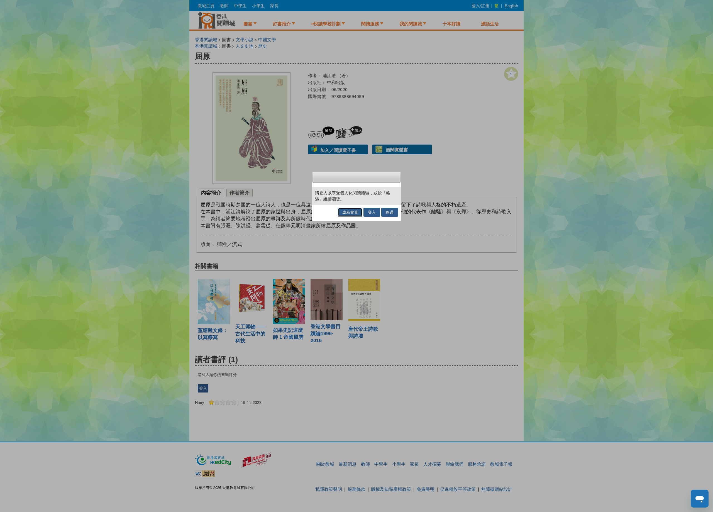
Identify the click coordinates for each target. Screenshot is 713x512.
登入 (372, 212)
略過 (390, 212)
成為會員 (350, 212)
